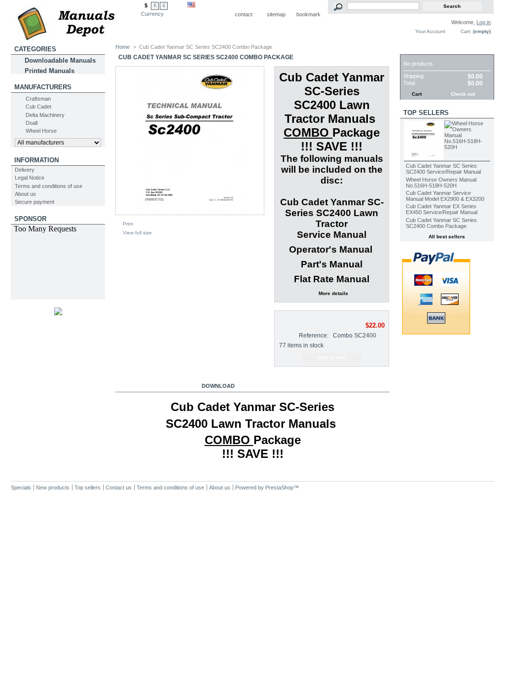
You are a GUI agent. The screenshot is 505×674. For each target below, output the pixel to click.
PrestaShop (279, 487)
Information (36, 160)
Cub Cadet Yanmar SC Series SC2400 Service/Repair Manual (443, 169)
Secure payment (34, 202)
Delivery (25, 170)
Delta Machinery (45, 115)
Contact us (119, 487)
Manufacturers (43, 87)
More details (333, 293)
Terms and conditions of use (48, 186)
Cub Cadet (38, 107)
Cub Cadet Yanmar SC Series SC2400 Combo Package (441, 223)
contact (243, 14)
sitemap (276, 14)
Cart (412, 49)
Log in (483, 22)
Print (128, 223)
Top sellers (426, 112)
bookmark (308, 14)
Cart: (466, 31)
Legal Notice (29, 178)
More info (149, 386)
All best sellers (447, 236)
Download (218, 386)
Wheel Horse (41, 131)
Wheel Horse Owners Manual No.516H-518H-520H (441, 182)
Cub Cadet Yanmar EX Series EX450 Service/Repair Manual (441, 209)
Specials (21, 487)
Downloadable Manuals (60, 60)
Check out (463, 94)
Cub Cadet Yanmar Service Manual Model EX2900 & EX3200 (445, 196)
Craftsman (38, 99)
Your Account (430, 31)
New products (53, 487)
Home (122, 47)
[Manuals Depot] (76, 20)
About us (25, 194)
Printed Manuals (49, 71)
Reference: (313, 335)
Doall (31, 123)
